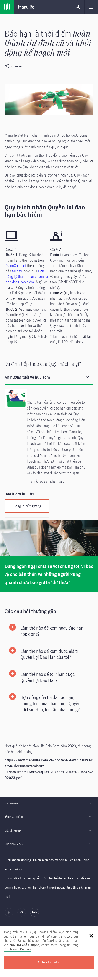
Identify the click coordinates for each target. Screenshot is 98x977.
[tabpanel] (49, 451)
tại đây (17, 271)
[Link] (7, 7)
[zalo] (34, 915)
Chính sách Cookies (17, 949)
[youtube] (21, 915)
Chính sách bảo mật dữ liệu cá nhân (57, 860)
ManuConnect (16, 265)
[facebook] (9, 915)
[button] (49, 631)
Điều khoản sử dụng (18, 860)
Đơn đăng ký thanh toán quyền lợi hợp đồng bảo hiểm (27, 277)
